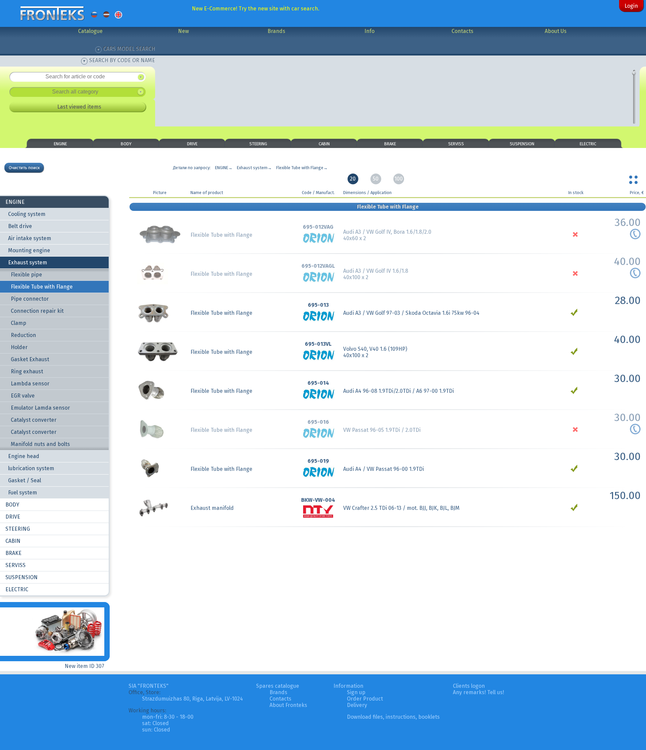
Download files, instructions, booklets (393, 717)
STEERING (258, 143)
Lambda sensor (30, 383)
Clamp (18, 323)
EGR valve (23, 395)
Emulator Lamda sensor (40, 408)
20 (353, 179)
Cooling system (26, 214)
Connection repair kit (37, 311)
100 (398, 179)
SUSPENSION (522, 143)
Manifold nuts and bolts (40, 444)
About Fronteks (288, 705)
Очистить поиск (24, 167)
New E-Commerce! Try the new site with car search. (255, 8)
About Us (556, 31)
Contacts (462, 31)
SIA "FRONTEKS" (149, 686)
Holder (19, 347)
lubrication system (31, 468)
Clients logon (469, 686)
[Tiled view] (634, 178)
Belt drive (20, 226)
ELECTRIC (588, 143)
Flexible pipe (26, 274)
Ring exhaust (27, 371)
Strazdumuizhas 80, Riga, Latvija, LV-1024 (192, 699)
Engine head (23, 456)
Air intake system (29, 238)
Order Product (365, 699)
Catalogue (90, 31)
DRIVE (192, 143)
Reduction (23, 335)
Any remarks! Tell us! (478, 692)
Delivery (357, 705)
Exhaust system (27, 262)
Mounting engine (29, 250)
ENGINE (60, 143)
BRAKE (390, 143)
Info (369, 31)
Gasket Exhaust (30, 359)
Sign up (356, 692)
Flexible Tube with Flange (42, 287)
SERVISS (456, 143)
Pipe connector (30, 299)
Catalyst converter (34, 420)
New (183, 31)
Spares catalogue (277, 686)
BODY (126, 143)
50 (376, 179)
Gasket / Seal (24, 480)
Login (631, 6)
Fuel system (22, 492)
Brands (276, 31)
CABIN (324, 143)
